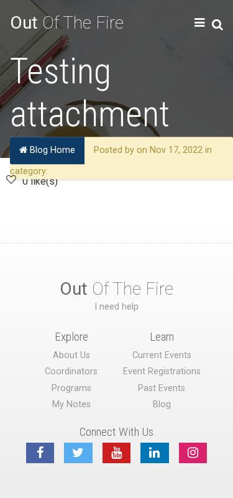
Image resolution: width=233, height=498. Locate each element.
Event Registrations (162, 371)
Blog (162, 404)
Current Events (161, 355)
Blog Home (51, 150)
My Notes (71, 404)
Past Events (161, 388)
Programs (71, 388)
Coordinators (71, 371)
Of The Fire (67, 22)
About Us (71, 355)
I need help (116, 307)
